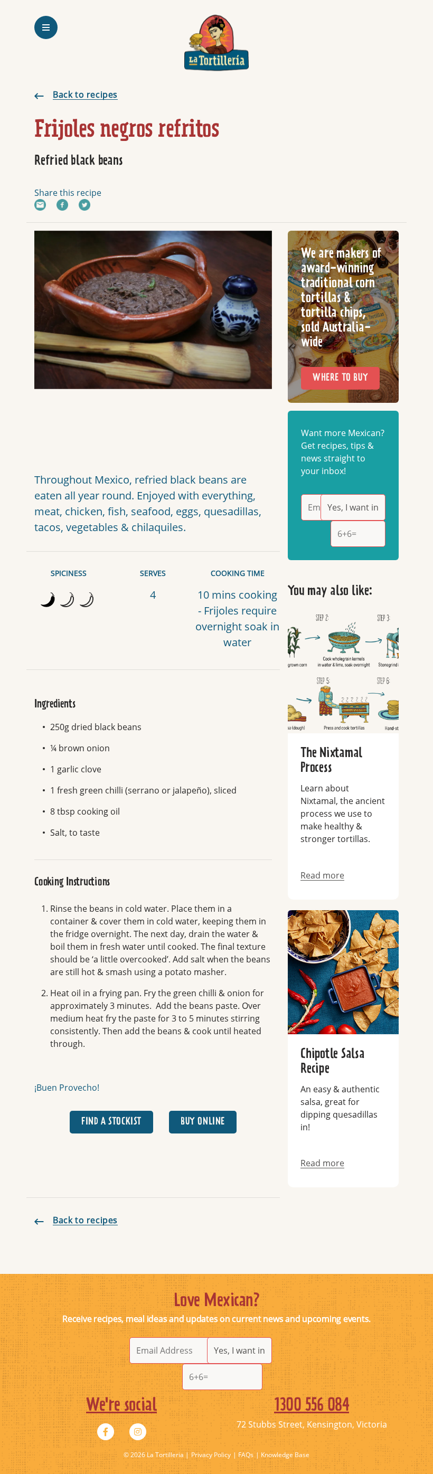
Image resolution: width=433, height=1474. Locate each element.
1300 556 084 (311, 1405)
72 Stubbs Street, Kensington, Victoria (312, 1424)
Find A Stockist (111, 1122)
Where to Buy (340, 378)
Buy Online (203, 1122)
